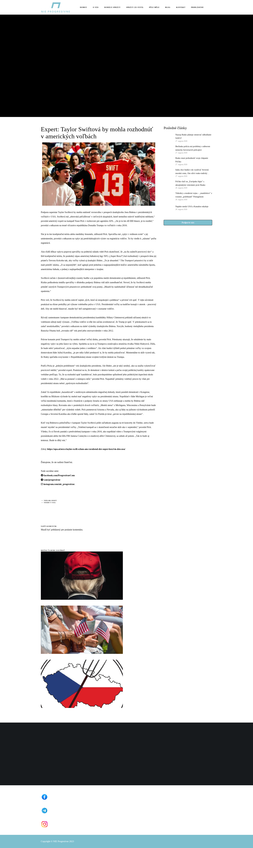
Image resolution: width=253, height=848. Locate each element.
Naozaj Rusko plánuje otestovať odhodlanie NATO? (193, 136)
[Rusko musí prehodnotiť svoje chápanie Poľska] (168, 161)
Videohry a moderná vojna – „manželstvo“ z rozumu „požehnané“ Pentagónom (193, 195)
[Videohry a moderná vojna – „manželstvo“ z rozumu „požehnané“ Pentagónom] (168, 196)
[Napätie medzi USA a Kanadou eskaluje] (168, 207)
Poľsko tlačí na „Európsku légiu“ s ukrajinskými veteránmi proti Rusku (190, 183)
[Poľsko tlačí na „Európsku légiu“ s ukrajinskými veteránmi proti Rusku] (168, 184)
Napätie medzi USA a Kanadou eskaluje (191, 206)
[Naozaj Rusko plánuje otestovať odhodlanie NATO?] (168, 137)
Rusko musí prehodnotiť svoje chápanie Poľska (191, 160)
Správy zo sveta (49, 48)
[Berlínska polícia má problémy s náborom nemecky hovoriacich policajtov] (168, 149)
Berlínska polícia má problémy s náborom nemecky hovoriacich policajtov (192, 148)
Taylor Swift (50, 500)
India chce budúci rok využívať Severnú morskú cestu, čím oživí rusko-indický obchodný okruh (192, 172)
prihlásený (55, 529)
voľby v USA (49, 502)
